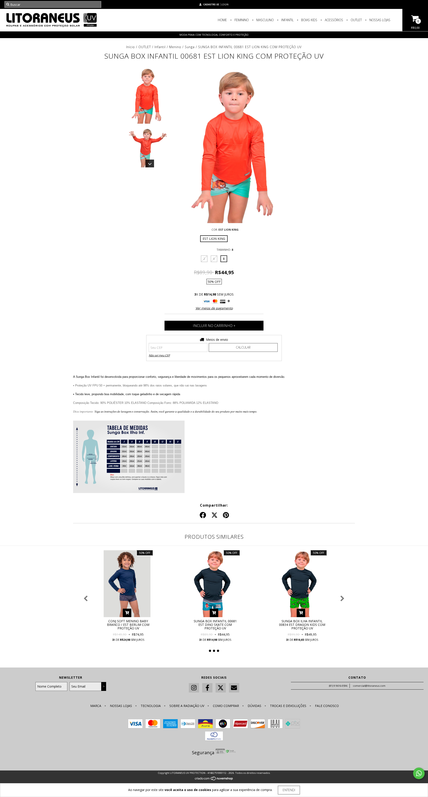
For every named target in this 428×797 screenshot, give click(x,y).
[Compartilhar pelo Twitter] (214, 515)
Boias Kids (308, 20)
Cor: (225, 230)
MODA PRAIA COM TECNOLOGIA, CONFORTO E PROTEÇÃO (214, 34)
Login (224, 4)
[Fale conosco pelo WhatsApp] (419, 773)
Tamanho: (225, 250)
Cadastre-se (211, 4)
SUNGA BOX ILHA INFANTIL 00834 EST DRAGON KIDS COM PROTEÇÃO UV (302, 624)
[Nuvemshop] (214, 779)
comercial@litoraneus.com (369, 685)
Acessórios (333, 20)
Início (130, 47)
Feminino (241, 20)
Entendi (289, 790)
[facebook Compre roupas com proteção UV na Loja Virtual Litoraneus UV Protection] (207, 688)
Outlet (356, 20)
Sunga (190, 47)
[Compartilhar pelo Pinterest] (226, 515)
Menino (175, 47)
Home (222, 20)
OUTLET (144, 47)
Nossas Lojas (379, 20)
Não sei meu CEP (159, 355)
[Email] (234, 688)
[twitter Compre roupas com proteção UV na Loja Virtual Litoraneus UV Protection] (221, 688)
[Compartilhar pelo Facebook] (203, 515)
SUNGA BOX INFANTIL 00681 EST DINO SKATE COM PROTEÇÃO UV (215, 624)
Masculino (264, 20)
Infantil (287, 20)
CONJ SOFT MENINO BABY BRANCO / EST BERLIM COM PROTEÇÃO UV (128, 624)
